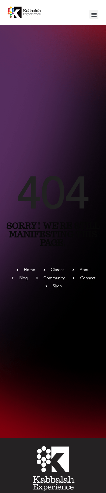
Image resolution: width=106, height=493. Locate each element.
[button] (93, 14)
